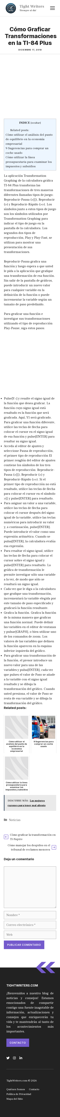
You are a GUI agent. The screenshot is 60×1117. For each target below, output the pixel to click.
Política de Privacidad (18, 1094)
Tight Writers (32, 6)
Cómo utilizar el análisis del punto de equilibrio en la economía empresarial (29, 139)
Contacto (18, 1042)
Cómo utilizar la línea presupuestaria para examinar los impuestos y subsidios (29, 161)
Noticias (14, 820)
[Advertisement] (30, 87)
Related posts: (19, 130)
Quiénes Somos (15, 1089)
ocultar (36, 123)
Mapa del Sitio (14, 1099)
